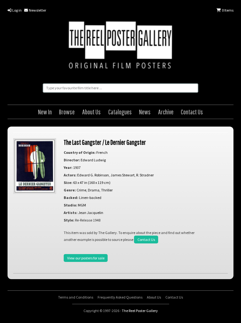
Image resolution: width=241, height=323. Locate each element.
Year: (68, 167)
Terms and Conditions (75, 297)
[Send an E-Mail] (234, 310)
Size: (68, 182)
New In (45, 112)
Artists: (71, 212)
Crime (81, 190)
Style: (69, 220)
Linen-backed (90, 197)
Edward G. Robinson (93, 175)
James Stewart (122, 175)
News (145, 112)
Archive (166, 112)
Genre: (70, 190)
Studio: (70, 205)
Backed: (71, 197)
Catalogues (120, 112)
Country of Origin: (80, 152)
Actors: (70, 175)
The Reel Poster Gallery (120, 46)
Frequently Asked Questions (120, 297)
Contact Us (192, 112)
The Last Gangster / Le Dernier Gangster (105, 142)
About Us (91, 112)
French (102, 152)
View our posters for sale (85, 258)
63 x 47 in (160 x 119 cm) (91, 182)
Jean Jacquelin (90, 212)
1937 (77, 167)
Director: (72, 160)
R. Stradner (145, 175)
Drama (93, 190)
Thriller (107, 190)
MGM (82, 205)
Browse (67, 112)
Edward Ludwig (93, 160)
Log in (17, 10)
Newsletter (37, 10)
